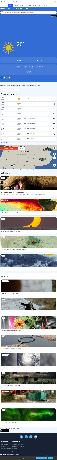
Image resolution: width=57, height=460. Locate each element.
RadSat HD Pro (15, 450)
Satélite (40, 5)
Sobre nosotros (4, 444)
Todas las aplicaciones (17, 444)
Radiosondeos (15, 451)
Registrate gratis (4, 450)
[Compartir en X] (4, 77)
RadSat (34, 5)
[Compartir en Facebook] (1, 77)
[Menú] (55, 2)
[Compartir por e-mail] (9, 77)
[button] (54, 154)
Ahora (10, 5)
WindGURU (28, 5)
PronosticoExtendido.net (18, 446)
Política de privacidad (41, 458)
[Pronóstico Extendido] (11, 2)
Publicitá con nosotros (6, 448)
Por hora (16, 5)
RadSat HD (14, 448)
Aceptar (50, 458)
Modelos (46, 5)
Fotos (3, 276)
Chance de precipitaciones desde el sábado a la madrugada (18, 12)
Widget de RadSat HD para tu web (28, 169)
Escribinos (3, 446)
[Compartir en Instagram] (7, 77)
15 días (22, 5)
